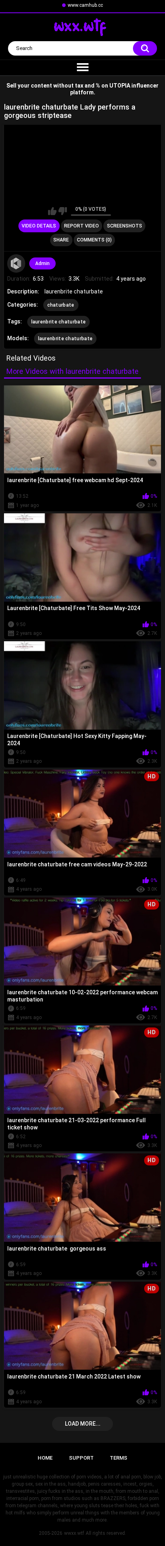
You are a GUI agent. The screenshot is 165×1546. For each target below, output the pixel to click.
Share (61, 240)
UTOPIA (119, 85)
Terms (118, 1458)
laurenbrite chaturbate (58, 322)
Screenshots (124, 226)
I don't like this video (62, 211)
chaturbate (60, 305)
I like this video (52, 211)
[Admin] (16, 263)
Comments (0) (94, 240)
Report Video (81, 226)
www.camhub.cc (85, 5)
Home (45, 1458)
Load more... (83, 1423)
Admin (42, 263)
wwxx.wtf (74, 1533)
